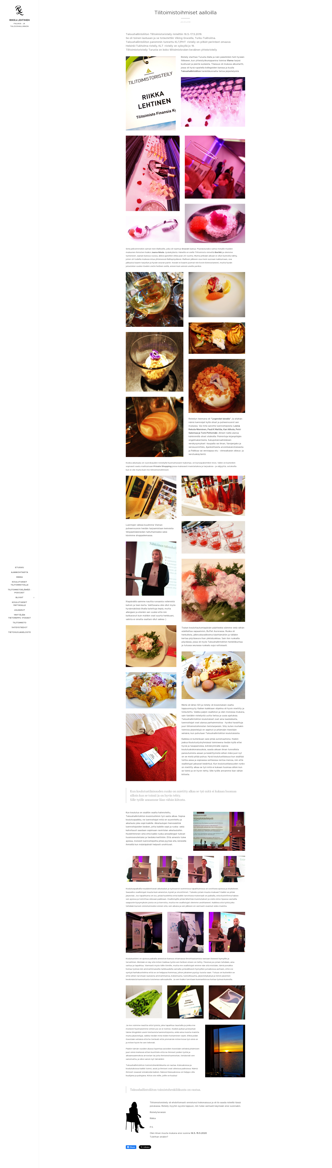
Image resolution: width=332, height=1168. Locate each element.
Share (132, 1147)
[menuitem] (19, 567)
